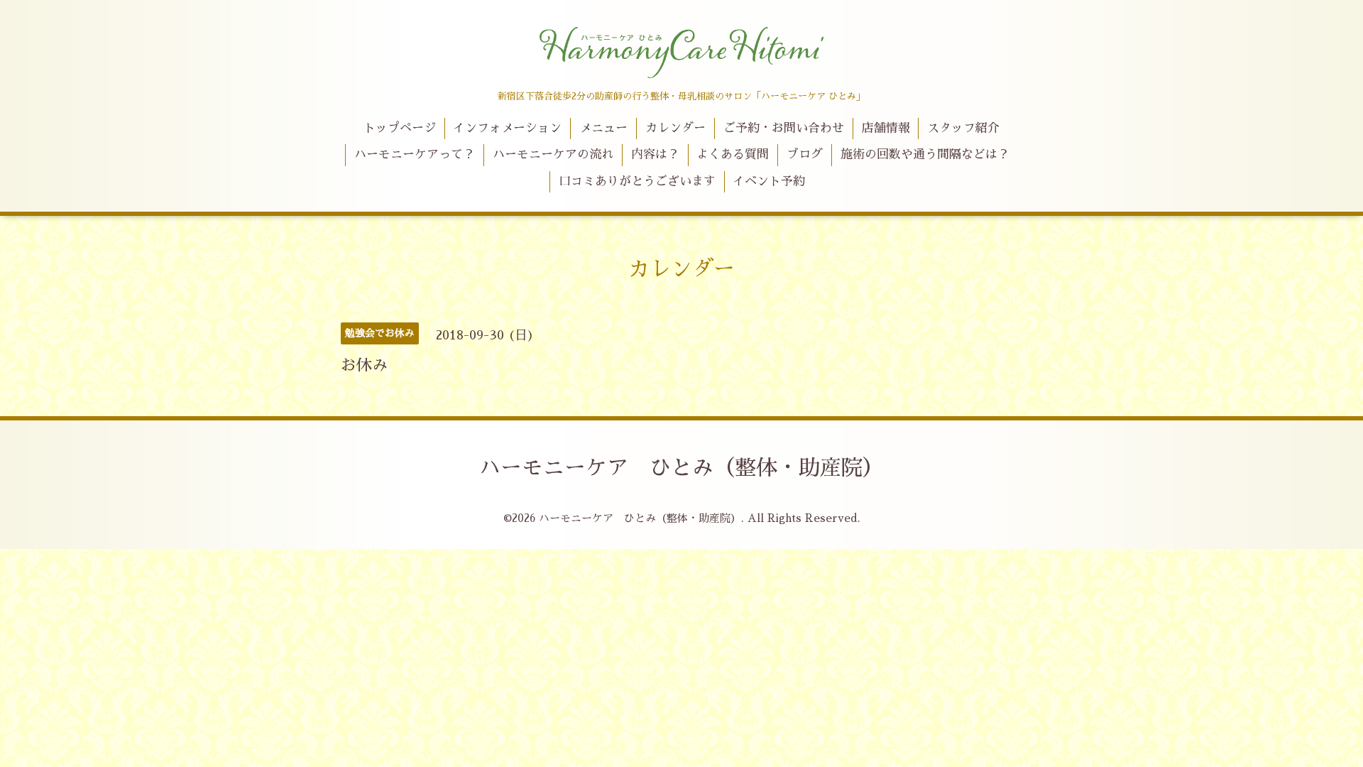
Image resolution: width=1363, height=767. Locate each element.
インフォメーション (507, 128)
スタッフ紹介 (963, 128)
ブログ (805, 154)
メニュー (603, 128)
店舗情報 (886, 128)
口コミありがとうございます (637, 181)
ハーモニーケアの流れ (553, 154)
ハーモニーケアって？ (414, 154)
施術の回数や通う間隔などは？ (925, 154)
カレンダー (675, 128)
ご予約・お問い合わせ (783, 128)
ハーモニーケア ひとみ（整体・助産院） (681, 468)
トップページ (399, 128)
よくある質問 (732, 154)
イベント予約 (769, 181)
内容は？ (655, 154)
